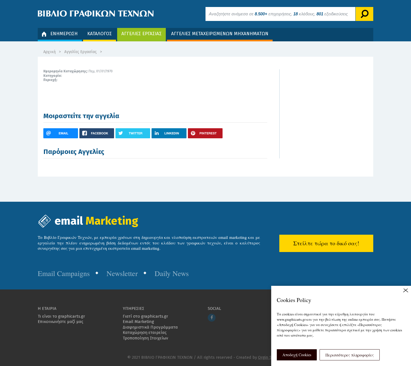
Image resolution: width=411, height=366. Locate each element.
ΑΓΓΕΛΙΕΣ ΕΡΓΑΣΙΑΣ (141, 34)
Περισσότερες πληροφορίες (349, 355)
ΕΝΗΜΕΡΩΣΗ (64, 34)
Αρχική (49, 51)
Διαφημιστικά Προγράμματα (150, 327)
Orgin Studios (271, 357)
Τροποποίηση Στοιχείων (145, 338)
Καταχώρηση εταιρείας (145, 332)
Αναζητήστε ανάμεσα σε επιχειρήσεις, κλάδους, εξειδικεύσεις (278, 13)
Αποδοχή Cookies (296, 354)
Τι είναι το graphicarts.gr (61, 316)
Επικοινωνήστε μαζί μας (60, 321)
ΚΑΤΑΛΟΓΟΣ (99, 34)
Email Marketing (138, 321)
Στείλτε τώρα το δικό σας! (326, 243)
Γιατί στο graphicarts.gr (145, 316)
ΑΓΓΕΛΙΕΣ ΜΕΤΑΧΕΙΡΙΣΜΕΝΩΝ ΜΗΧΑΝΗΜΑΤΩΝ (219, 34)
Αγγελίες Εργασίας (80, 51)
